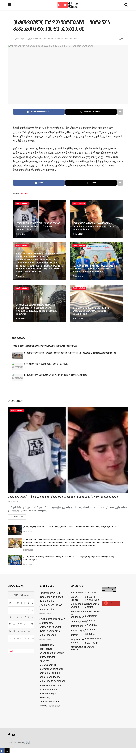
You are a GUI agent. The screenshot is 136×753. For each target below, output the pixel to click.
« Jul (10, 651)
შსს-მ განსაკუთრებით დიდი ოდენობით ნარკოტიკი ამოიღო (45, 346)
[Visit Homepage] (68, 5)
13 (21, 624)
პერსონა (90, 620)
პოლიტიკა (91, 625)
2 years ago (18, 38)
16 (32, 624)
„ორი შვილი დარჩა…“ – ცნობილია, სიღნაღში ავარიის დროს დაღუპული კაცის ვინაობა (93, 226)
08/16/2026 (78, 319)
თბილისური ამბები (77, 641)
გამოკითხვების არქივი (79, 606)
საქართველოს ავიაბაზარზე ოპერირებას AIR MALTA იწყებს (55, 375)
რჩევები (90, 634)
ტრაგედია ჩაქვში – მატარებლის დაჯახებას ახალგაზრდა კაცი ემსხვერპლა (91, 311)
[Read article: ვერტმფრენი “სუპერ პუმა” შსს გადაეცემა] (17, 366)
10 (10, 624)
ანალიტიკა (77, 592)
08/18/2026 (78, 234)
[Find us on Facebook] (9, 735)
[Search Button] (126, 5)
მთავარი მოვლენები (66, 38)
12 (18, 624)
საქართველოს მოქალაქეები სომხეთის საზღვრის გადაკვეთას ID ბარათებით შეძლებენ (70, 353)
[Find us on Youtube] (13, 735)
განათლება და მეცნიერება (77, 614)
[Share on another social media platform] (120, 112)
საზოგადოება (93, 638)
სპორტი (89, 647)
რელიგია (90, 629)
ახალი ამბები (46, 38)
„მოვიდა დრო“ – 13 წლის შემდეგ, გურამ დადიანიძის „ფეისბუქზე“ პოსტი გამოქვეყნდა (38, 226)
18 (14, 631)
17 (10, 631)
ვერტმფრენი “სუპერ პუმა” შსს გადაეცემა (46, 364)
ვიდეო (74, 635)
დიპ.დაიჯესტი (78, 621)
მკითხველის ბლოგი (92, 606)
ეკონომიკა (76, 626)
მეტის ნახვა (18, 517)
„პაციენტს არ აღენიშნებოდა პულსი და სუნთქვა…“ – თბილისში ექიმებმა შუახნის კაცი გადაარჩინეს (95, 269)
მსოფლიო (91, 616)
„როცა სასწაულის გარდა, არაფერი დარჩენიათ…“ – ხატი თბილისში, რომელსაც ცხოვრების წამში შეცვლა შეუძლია (36, 310)
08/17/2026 (78, 276)
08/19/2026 (21, 234)
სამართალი (92, 643)
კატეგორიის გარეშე (77, 648)
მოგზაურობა (92, 611)
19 (18, 631)
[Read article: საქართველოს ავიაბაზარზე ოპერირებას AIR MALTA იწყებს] (17, 377)
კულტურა (91, 592)
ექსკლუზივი (77, 630)
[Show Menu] (9, 5)
